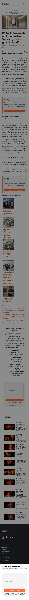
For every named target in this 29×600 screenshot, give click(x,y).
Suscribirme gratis (15, 590)
